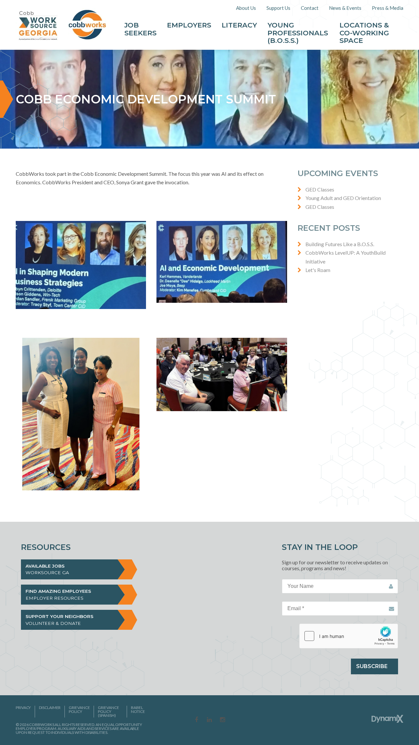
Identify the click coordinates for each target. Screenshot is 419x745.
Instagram (222, 720)
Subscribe (372, 666)
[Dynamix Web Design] (387, 719)
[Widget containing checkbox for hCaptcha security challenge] (348, 636)
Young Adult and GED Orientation (343, 198)
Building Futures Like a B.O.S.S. (339, 244)
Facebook (196, 720)
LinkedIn (209, 720)
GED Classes (319, 189)
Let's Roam (317, 270)
